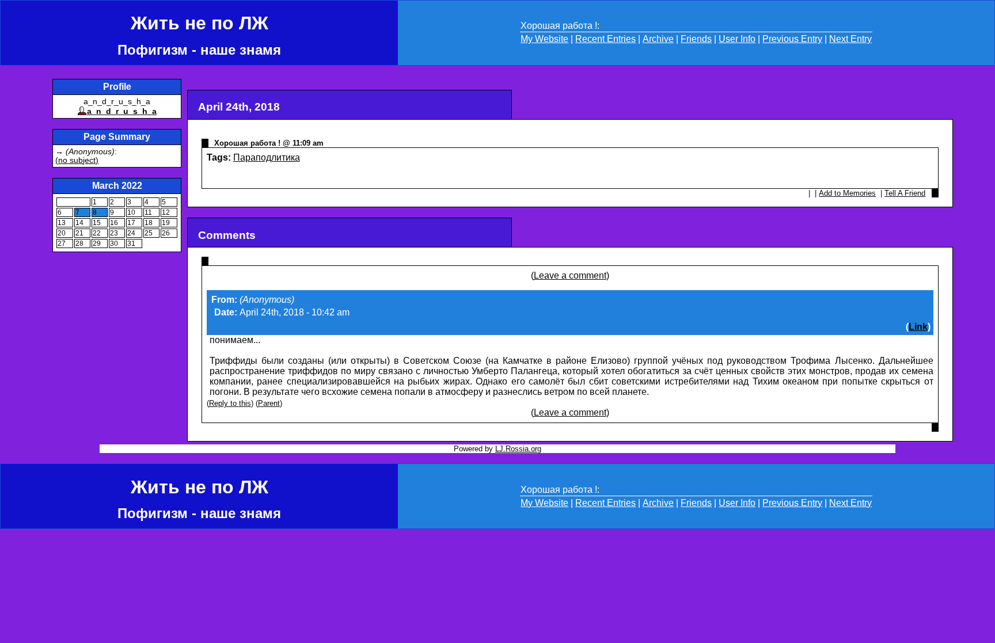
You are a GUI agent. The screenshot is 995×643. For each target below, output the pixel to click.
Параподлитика (266, 157)
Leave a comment (570, 275)
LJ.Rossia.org (518, 448)
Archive (658, 39)
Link (918, 327)
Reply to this (230, 403)
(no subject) (76, 160)
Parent (269, 403)
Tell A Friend (904, 193)
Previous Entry (792, 39)
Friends (696, 39)
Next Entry (850, 39)
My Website (544, 39)
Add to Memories (847, 193)
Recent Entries (605, 39)
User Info (737, 39)
